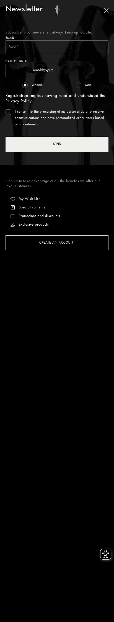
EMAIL (11, 38)
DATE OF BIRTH (16, 61)
